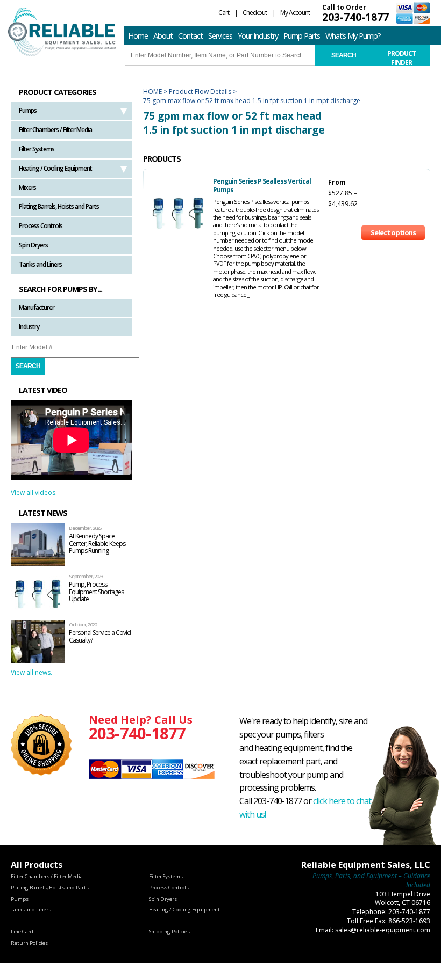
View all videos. (34, 492)
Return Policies (29, 942)
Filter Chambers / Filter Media (55, 129)
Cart (223, 12)
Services (220, 36)
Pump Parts (301, 36)
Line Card (22, 931)
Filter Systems (36, 149)
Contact (190, 36)
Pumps (28, 110)
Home (138, 36)
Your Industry (258, 36)
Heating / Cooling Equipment (55, 168)
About (163, 36)
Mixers (27, 187)
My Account (295, 12)
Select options (393, 232)
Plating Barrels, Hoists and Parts (59, 206)
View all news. (31, 672)
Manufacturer (36, 307)
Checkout (255, 12)
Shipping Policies (169, 931)
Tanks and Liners (40, 264)
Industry (29, 326)
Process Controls (40, 225)
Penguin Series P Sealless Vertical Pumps (262, 185)
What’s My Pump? (353, 36)
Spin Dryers (33, 245)
